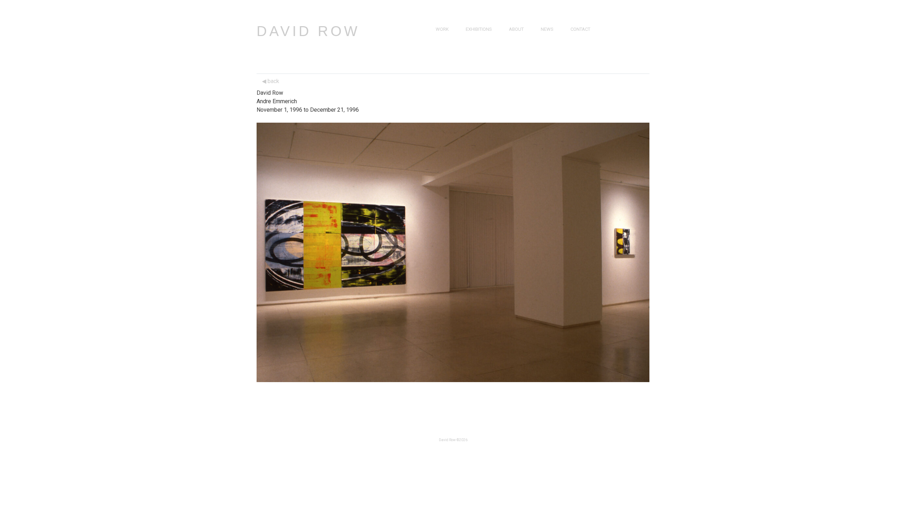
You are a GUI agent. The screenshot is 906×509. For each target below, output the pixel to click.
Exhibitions (479, 29)
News (547, 29)
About (516, 29)
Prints (443, 53)
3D (438, 61)
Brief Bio (519, 37)
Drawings (447, 45)
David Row (308, 31)
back (272, 81)
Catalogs (552, 53)
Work (442, 29)
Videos (548, 45)
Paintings (447, 37)
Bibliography (524, 53)
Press (547, 37)
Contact (580, 29)
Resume (518, 45)
